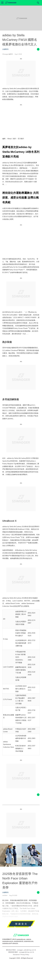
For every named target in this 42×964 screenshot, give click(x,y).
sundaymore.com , (29, 941)
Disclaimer (16, 954)
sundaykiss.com (6, 943)
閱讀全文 (21, 924)
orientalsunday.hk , (19, 941)
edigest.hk (15, 943)
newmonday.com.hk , (7, 941)
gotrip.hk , (28, 939)
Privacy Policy (25, 954)
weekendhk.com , (21, 939)
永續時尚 (5, 49)
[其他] (38, 50)
